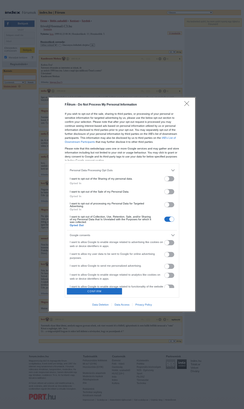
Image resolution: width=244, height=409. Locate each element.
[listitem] (122, 170)
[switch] (169, 178)
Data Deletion (100, 304)
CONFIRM (94, 291)
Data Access (122, 304)
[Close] (188, 104)
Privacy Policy (143, 304)
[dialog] (122, 204)
